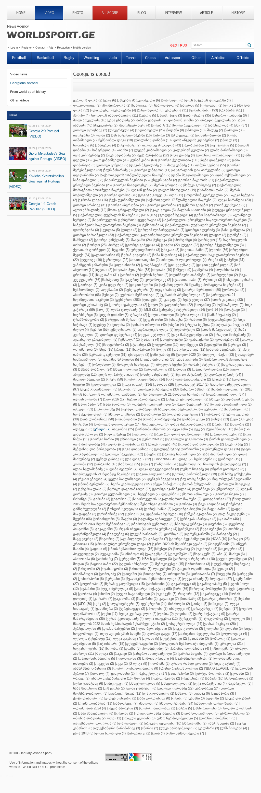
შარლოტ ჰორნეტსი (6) (208, 589)
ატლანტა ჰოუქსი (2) (232, 325)
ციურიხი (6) (217, 524)
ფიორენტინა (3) (86, 230)
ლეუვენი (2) (104, 663)
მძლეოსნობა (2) (116, 345)
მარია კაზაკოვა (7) (198, 494)
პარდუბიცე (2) (138, 733)
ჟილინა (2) (121, 325)
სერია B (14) (135, 514)
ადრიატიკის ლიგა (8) (155, 329)
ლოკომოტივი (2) (86, 105)
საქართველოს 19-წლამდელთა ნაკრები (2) (135, 175)
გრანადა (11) (83, 275)
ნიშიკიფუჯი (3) (116, 683)
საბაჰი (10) (214, 678)
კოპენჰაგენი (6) (154, 265)
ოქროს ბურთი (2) (154, 275)
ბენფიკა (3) (162, 240)
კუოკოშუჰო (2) (180, 554)
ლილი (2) (129, 230)
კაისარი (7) (103, 599)
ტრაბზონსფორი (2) (88, 319)
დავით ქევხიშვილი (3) (215, 265)
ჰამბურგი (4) (106, 145)
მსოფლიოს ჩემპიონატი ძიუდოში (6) (189, 644)
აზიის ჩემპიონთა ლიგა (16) (131, 549)
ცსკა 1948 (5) (83, 733)
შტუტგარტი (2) (106, 125)
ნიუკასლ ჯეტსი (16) (88, 648)
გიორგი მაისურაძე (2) (157, 708)
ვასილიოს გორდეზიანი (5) (216, 703)
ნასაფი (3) (184, 693)
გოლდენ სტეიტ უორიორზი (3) (179, 449)
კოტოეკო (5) (240, 618)
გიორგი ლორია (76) (121, 195)
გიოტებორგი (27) (217, 499)
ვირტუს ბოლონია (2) (212, 673)
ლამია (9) (166, 614)
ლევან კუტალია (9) (154, 335)
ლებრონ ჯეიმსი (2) (183, 120)
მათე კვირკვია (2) (128, 369)
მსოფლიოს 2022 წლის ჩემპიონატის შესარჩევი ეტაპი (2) (119, 624)
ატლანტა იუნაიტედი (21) (159, 519)
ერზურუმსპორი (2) (235, 713)
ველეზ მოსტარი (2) (120, 698)
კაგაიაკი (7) (169, 599)
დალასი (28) (164, 384)
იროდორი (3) (179, 574)
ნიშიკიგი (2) (218, 604)
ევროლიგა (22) (116, 260)
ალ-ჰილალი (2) (134, 539)
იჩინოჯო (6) (134, 554)
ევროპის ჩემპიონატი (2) (139, 295)
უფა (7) (147, 464)
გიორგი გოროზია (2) (164, 205)
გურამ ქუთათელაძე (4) (125, 618)
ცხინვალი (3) (138, 355)
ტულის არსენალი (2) (136, 564)
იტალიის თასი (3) (187, 280)
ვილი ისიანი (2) (127, 265)
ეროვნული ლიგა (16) (222, 449)
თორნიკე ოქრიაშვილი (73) (218, 155)
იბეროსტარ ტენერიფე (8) (152, 524)
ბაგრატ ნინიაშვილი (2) (182, 454)
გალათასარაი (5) (106, 255)
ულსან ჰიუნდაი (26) (220, 624)
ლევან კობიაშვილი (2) (153, 150)
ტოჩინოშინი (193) (204, 110)
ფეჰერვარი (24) (153, 604)
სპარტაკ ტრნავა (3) (191, 524)
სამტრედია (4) (103, 150)
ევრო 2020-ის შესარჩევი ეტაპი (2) (180, 544)
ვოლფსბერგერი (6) (123, 604)
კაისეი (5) (199, 604)
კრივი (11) (123, 349)
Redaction (63, 47)
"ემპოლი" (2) (129, 339)
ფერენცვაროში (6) (200, 534)
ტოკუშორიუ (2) (216, 618)
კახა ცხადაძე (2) (121, 120)
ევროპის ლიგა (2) (87, 100)
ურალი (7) (102, 429)
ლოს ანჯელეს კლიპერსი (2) (196, 140)
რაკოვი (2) (123, 654)
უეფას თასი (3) (156, 319)
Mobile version (82, 47)
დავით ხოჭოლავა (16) (211, 369)
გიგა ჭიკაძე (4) (183, 155)
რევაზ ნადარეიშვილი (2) (231, 404)
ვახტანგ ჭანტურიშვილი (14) (182, 310)
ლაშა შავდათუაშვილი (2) (193, 175)
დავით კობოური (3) (226, 434)
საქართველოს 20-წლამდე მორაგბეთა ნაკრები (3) (200, 285)
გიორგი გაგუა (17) (162, 634)
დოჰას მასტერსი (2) (119, 628)
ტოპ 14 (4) (215, 310)
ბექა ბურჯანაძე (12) (153, 155)
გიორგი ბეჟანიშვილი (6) (190, 539)
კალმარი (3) (209, 728)
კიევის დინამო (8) (113, 315)
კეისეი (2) (225, 569)
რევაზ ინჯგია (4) (132, 529)
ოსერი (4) (176, 325)
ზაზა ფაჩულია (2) (235, 230)
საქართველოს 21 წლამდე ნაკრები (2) (104, 474)
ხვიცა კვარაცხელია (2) (137, 614)
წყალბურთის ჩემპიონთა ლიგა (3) (153, 579)
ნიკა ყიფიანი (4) (212, 504)
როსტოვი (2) (235, 310)
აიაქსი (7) (125, 150)
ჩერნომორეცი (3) (158, 369)
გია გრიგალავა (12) (189, 349)
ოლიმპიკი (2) (204, 489)
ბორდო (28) (97, 245)
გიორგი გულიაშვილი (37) (115, 494)
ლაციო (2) (218, 235)
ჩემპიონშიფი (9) (86, 290)
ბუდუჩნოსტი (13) (219, 429)
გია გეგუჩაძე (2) (182, 265)
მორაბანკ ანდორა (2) (153, 429)
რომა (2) (103, 135)
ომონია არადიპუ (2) (89, 718)
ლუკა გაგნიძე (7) (127, 638)
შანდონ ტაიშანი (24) (176, 703)
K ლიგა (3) (104, 654)
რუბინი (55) (99, 329)
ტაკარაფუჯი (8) (183, 584)
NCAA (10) (219, 539)
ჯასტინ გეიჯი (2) (221, 723)
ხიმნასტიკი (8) (236, 409)
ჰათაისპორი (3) (181, 673)
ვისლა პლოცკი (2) (88, 434)
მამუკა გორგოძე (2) (200, 185)
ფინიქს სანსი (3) (158, 509)
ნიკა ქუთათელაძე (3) (90, 414)
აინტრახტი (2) (129, 145)
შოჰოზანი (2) (147, 599)
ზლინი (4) (142, 678)
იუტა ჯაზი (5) (182, 429)
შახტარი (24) (141, 240)
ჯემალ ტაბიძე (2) (110, 459)
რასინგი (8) (82, 499)
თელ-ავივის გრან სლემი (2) (123, 634)
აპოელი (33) (83, 409)
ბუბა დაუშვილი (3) (216, 160)
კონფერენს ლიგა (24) (184, 624)
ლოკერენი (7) (164, 569)
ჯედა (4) (158, 733)
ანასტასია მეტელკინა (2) (199, 634)
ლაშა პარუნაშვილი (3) (229, 150)
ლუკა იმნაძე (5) (195, 579)
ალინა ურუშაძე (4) (162, 529)
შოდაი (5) (81, 564)
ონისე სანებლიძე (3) (157, 374)
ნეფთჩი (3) (120, 250)
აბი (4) (222, 554)
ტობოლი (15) (229, 459)
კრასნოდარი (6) (129, 419)
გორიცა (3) (188, 504)
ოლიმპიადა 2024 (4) (89, 708)
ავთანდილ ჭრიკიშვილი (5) (95, 339)
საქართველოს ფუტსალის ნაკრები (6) (109, 215)
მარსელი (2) (83, 240)
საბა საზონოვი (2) (87, 688)
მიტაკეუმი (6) (204, 554)
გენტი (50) (115, 379)
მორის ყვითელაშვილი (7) (231, 439)
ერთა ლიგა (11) (193, 315)
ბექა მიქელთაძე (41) (90, 444)
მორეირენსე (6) (107, 409)
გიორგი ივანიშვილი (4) (172, 489)
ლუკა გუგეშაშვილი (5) (99, 389)
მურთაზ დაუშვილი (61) (107, 355)
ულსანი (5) (234, 628)
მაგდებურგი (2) (85, 539)
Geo (173, 45)
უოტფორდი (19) (165, 345)
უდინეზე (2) (237, 235)
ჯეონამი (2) (240, 673)
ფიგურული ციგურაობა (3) (187, 439)
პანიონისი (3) (140, 569)
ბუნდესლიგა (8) (150, 110)
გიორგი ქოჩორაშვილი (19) (195, 474)
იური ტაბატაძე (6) (88, 683)
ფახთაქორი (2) (201, 339)
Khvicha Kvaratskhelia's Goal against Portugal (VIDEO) (36, 181)
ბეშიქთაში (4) (153, 225)
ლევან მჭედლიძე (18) (147, 165)
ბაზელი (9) (182, 270)
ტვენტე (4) (102, 325)
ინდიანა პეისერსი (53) (132, 270)
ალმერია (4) (203, 270)
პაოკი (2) (217, 399)
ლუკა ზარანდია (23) (234, 200)
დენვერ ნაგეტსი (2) (163, 479)
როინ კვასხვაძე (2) (230, 205)
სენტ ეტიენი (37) (196, 300)
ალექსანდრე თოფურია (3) (94, 723)
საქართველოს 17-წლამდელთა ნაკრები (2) (181, 200)
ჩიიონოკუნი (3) (129, 658)
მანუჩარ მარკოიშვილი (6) (139, 100)
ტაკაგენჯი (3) (156, 554)
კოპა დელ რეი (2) (113, 285)
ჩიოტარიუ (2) (184, 549)
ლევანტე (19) (91, 260)
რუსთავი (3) (212, 280)
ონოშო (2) (107, 594)
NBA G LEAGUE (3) (219, 668)
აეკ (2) (199, 429)
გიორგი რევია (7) (229, 494)
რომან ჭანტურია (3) (204, 364)
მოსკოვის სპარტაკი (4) (135, 364)
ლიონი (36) (219, 250)
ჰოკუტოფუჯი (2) (86, 554)
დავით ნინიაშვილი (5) (97, 658)
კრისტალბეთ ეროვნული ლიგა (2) (123, 544)
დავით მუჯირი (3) (144, 285)
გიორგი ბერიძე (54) (225, 374)
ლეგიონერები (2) (222, 319)
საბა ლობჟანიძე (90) (97, 419)
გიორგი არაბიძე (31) (90, 205)
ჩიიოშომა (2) (159, 663)
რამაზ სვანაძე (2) (222, 315)
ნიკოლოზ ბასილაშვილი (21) (114, 115)
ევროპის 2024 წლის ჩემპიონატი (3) (101, 524)
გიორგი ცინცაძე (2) (112, 165)
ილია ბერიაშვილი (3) (154, 628)
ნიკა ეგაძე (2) (237, 444)
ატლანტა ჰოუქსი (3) (189, 509)
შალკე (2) (215, 130)
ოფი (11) (176, 195)
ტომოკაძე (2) (110, 574)
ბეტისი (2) (104, 270)
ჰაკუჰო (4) (81, 115)
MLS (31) (151, 310)
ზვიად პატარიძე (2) (191, 374)
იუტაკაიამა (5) (112, 554)
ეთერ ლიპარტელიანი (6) (118, 374)
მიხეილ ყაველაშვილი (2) (187, 399)
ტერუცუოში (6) (190, 618)
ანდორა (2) (240, 424)
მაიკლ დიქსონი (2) (124, 414)
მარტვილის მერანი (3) (124, 319)
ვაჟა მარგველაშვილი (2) (192, 335)
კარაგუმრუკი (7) (205, 609)
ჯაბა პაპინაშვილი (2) (219, 454)
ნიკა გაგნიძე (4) (227, 663)
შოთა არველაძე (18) (89, 120)
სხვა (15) (106, 349)
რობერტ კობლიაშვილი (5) (154, 404)
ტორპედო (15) (210, 240)
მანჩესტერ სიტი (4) (134, 125)
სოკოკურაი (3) (230, 549)
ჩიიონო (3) (114, 648)
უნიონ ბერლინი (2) (94, 484)
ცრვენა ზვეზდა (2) (200, 325)
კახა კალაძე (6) (190, 359)
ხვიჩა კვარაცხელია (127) (131, 484)
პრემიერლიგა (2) (116, 105)
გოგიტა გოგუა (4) (153, 195)
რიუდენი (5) (226, 574)
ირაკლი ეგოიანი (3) (139, 718)
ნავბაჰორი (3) (223, 693)
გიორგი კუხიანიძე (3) (90, 305)
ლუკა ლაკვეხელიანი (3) (159, 469)
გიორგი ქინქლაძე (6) (112, 240)
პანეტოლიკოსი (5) (145, 683)
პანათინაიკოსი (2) (145, 260)
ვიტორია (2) (121, 499)
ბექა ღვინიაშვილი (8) (127, 200)
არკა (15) (162, 434)
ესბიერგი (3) (131, 439)
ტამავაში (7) (158, 539)
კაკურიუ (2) (134, 280)
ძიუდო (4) (81, 329)
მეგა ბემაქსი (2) (214, 529)
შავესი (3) (129, 519)
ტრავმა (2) (138, 315)
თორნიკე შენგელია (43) (161, 145)
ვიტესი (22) (171, 245)
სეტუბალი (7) (149, 494)
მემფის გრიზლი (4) (158, 658)
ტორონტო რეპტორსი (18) (194, 559)
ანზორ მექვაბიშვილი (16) (112, 678)
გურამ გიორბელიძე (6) (162, 419)
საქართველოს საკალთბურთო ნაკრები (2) (167, 499)
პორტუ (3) (116, 245)
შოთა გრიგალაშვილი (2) (128, 210)
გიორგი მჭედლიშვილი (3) (222, 245)
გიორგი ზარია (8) (104, 439)
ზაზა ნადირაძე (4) (167, 255)
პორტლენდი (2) (225, 275)
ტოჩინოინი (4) (158, 584)
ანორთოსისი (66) (87, 295)
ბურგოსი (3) (115, 579)
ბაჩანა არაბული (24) (95, 369)
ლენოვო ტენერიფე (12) (92, 638)
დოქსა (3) (132, 648)
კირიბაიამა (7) (203, 574)
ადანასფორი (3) (115, 569)
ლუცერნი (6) (171, 494)
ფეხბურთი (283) (128, 300)
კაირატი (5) (88, 285)
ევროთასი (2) (211, 105)
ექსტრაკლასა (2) (92, 489)
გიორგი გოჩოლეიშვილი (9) (135, 668)
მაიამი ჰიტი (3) (170, 115)
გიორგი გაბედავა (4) (143, 245)
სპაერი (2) (153, 454)
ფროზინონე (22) (111, 514)
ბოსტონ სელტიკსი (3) (125, 509)
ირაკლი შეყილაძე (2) (218, 120)
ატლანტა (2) (141, 345)
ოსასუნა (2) (178, 319)
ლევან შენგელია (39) (158, 359)
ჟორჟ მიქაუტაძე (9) (209, 614)
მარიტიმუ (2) (226, 534)
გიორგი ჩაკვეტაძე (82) (124, 454)
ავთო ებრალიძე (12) (89, 210)
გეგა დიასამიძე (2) (138, 449)
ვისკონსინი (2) (123, 673)
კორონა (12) (83, 464)
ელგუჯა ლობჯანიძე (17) (127, 444)
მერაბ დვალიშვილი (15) (125, 584)
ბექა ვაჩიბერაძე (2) (89, 155)
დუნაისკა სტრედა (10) (165, 514)
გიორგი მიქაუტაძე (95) (153, 589)
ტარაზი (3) (101, 499)
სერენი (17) (229, 609)
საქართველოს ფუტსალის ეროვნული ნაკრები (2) (206, 225)
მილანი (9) (175, 130)
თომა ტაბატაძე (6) (141, 688)
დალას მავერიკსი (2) (224, 349)
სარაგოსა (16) (106, 464)
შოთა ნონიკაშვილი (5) (200, 713)
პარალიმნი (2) (194, 723)
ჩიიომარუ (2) (190, 599)
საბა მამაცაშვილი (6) (96, 713)
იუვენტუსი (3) (84, 135)
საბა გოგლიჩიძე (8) (154, 698)
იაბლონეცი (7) (125, 703)
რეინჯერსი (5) (216, 345)
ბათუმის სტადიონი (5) (121, 359)
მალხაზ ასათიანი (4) (194, 210)
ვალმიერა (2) (107, 609)
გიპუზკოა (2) (189, 529)
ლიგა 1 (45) (233, 105)
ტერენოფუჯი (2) (132, 609)
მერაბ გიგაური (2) (136, 255)
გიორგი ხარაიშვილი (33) (93, 235)
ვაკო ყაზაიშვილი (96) (110, 160)
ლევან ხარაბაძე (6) (146, 534)
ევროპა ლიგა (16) (93, 200)
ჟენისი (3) (179, 698)
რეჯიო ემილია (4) (93, 479)
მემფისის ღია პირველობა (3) (97, 449)
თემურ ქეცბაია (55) (210, 165)
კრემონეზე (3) (193, 678)
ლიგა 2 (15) (222, 379)
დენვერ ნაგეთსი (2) (142, 644)
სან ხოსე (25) (129, 464)
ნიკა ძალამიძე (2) (121, 155)
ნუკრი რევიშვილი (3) (190, 125)
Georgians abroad (24, 83)
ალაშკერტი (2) (154, 414)
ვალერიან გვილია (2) (191, 150)
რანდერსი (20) (166, 464)
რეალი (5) (148, 115)
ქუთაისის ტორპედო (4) (91, 250)
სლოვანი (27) (221, 579)
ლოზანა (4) (88, 594)
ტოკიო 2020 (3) (189, 355)
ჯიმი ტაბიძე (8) (163, 355)
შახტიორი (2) (89, 569)
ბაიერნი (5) (190, 105)
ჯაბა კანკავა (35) (197, 115)
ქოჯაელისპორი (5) (88, 698)
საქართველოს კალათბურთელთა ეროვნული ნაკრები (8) (162, 235)
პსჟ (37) (241, 125)
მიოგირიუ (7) (205, 305)
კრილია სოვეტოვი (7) (185, 414)
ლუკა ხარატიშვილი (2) (178, 728)
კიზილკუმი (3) (222, 648)
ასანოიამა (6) (84, 559)
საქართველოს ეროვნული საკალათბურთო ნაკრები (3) (207, 220)
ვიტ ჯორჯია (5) (222, 145)
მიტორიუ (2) (109, 539)
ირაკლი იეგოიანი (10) (163, 723)
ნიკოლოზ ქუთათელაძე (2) (224, 464)
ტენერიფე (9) (190, 464)
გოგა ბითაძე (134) (137, 384)
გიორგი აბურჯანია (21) (127, 205)
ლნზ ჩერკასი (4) (234, 728)
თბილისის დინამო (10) (153, 140)
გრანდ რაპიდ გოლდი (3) (192, 663)
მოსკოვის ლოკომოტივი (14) (117, 424)
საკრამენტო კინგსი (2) (194, 658)
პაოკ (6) (103, 310)
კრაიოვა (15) (83, 544)
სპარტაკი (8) (142, 105)
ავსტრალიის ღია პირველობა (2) (198, 170)
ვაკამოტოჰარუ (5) (212, 584)
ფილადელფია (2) (106, 384)
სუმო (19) (242, 429)
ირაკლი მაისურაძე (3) (233, 335)
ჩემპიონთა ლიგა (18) (115, 140)
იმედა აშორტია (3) (123, 708)
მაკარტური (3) (239, 683)
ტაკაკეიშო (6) (106, 529)
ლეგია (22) (190, 245)
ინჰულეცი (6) (179, 609)
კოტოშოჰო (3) (92, 584)
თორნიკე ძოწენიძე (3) (217, 718)
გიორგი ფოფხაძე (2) (90, 130)
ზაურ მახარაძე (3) (118, 170)
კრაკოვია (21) (231, 644)
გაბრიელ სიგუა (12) (125, 693)
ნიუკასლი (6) (83, 145)
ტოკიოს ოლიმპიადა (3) (196, 569)
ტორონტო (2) (233, 290)
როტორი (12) (188, 594)
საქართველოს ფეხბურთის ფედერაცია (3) (127, 220)
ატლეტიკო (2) (183, 135)
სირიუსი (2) (124, 713)
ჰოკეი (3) (163, 349)
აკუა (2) (122, 663)
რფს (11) (114, 718)
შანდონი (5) (148, 703)
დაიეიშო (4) (132, 574)
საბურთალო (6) (166, 105)
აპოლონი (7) (157, 609)
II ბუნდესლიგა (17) (151, 673)
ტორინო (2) (130, 275)
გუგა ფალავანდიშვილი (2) (189, 379)
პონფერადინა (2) (239, 678)
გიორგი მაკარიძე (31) (196, 180)
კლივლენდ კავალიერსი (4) (113, 110)
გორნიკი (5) (173, 534)
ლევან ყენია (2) (144, 190)
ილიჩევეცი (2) (191, 345)
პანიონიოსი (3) (198, 564)
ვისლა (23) (220, 419)
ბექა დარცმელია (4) (210, 683)
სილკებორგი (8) (155, 424)
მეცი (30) (237, 419)
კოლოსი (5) (214, 628)
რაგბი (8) (215, 260)
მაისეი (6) (237, 554)
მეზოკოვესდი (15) (169, 564)
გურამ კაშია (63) (143, 160)
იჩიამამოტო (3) (85, 574)
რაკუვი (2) (81, 678)
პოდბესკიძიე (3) (155, 648)
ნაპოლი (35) (234, 130)
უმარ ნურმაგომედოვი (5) (177, 718)
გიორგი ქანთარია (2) (220, 599)
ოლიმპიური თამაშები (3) (190, 275)
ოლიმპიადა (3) (85, 349)
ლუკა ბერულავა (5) (117, 589)
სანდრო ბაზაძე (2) (195, 389)
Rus (183, 45)
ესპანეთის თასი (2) (213, 190)
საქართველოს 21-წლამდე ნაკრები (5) (174, 394)
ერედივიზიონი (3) (145, 250)
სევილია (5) (110, 230)
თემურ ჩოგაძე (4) (195, 469)
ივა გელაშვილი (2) (158, 693)
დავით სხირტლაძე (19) (177, 190)
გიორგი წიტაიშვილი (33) (158, 389)
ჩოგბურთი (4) (144, 349)
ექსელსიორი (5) (123, 329)
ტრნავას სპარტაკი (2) (198, 519)
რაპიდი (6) (198, 319)
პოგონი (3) (127, 389)
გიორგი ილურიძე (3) (203, 230)
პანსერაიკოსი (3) (207, 708)
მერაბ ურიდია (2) (168, 185)
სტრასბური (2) (205, 459)
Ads (51, 47)
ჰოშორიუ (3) (220, 638)
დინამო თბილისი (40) (149, 325)
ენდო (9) (156, 305)
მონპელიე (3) (113, 280)
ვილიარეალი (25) (150, 130)
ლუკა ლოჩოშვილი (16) (190, 434)
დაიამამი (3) (199, 638)
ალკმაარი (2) (112, 290)
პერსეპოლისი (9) (87, 628)
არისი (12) (221, 424)
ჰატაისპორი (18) (111, 644)
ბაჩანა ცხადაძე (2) (151, 120)
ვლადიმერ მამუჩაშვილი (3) (157, 713)
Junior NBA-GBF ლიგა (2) (172, 459)
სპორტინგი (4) (185, 240)
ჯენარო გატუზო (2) (198, 205)
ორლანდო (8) (104, 364)
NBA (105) (149, 215)
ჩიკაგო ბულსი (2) (166, 678)
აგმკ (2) (100, 604)
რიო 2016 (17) (114, 399)
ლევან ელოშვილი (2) (234, 559)
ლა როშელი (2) (130, 723)
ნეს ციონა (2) (114, 688)
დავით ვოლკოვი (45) (154, 474)
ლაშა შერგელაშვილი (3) (190, 424)
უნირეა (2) (150, 728)
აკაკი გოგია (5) (163, 210)
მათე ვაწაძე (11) (180, 165)
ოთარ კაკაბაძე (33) (227, 300)
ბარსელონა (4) (221, 125)
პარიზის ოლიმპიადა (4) (189, 648)
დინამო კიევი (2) (196, 419)
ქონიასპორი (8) (91, 579)
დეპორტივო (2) (187, 329)
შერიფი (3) (237, 345)
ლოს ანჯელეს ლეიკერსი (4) (208, 100)
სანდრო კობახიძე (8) (230, 115)
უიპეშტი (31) (234, 260)
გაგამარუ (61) (231, 110)
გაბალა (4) (150, 339)
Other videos (19, 100)
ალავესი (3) (82, 429)
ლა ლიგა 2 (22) (138, 459)
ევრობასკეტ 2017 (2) (192, 384)
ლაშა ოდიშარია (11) (95, 703)
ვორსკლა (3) (215, 414)
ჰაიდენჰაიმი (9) (221, 544)
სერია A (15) (161, 125)
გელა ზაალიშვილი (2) (127, 479)
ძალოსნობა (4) (227, 270)
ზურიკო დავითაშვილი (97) (129, 489)
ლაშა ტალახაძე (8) (126, 310)
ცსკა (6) (110, 100)
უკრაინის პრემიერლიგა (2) (183, 295)
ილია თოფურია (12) (161, 618)
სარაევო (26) (239, 539)
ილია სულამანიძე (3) (90, 469)
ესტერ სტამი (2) (164, 180)
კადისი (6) (98, 549)
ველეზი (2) (215, 698)
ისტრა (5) (184, 708)
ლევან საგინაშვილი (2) (135, 594)
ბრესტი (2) (163, 549)
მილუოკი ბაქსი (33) (218, 355)
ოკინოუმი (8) (207, 549)
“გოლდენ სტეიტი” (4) (176, 215)
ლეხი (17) (110, 614)
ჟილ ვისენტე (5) (118, 434)
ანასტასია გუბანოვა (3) (92, 668)
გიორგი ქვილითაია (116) (179, 160)
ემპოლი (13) (195, 130)
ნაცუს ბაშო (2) (218, 509)
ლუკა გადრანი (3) (188, 628)
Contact (40, 47)
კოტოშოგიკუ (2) (158, 280)
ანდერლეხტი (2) (174, 339)
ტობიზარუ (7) (107, 559)
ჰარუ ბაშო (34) (90, 404)
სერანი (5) (151, 638)
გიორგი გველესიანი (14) (145, 379)
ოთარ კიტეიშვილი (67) (225, 394)
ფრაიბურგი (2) (227, 339)
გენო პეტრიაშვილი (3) (213, 215)
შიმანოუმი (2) (179, 604)
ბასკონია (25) (123, 429)
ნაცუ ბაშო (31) (107, 275)
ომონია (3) (182, 369)
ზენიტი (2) (110, 295)
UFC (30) (85, 604)
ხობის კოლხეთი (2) (227, 389)
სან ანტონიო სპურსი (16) (132, 135)
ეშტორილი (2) (227, 489)
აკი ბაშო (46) (228, 519)
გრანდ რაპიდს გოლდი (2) (181, 668)
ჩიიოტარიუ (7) (154, 574)
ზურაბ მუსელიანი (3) (199, 484)
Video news (19, 74)
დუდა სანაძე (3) (168, 290)
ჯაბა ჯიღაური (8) (117, 404)
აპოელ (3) (229, 140)
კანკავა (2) (172, 300)
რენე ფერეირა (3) (139, 290)
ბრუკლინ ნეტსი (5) (171, 364)
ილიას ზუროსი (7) (87, 399)
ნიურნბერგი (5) (85, 315)
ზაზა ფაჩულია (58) (88, 180)
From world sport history (28, 92)
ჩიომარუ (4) (99, 673)
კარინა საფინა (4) (192, 654)
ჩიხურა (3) (161, 135)
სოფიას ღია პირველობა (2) (201, 444)
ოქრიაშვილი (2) (230, 305)
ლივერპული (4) (121, 130)
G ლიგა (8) (138, 663)
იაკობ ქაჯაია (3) (196, 145)
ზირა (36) (181, 589)
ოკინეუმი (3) (166, 594)
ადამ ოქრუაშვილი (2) (233, 175)
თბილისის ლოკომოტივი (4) (183, 260)
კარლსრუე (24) (207, 688)
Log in (14, 47)
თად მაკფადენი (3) (234, 514)
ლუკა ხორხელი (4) (110, 733)
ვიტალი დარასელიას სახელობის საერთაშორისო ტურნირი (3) (172, 409)
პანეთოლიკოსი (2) (177, 683)
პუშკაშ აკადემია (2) (201, 514)
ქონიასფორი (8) (107, 519)
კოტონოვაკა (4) (234, 634)
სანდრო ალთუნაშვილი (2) (155, 654)
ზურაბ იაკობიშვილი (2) (146, 399)
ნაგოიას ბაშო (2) (194, 250)
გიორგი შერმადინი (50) (202, 290)
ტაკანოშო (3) (124, 599)
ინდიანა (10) (162, 270)
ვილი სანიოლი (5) (164, 315)
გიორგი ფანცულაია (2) (128, 305)
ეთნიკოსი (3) (143, 434)
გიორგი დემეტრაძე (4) (118, 335)
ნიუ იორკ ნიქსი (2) (196, 479)
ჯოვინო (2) (183, 614)
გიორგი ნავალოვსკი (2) (132, 185)
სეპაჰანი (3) (90, 589)
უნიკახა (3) (170, 250)
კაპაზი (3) (197, 698)
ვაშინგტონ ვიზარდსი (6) (93, 265)
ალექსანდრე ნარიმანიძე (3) (117, 728)
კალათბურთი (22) (178, 305)
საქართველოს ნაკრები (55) (127, 180)
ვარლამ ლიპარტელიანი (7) (161, 230)
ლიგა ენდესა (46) (163, 444)
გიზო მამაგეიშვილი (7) (185, 733)
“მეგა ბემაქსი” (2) (167, 484)
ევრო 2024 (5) (153, 439)
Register (26, 47)
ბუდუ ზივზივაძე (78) (193, 404)
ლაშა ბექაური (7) (123, 469)
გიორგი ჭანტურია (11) (152, 170)
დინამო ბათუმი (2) (211, 135)
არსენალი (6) (172, 100)
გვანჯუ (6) (202, 693)
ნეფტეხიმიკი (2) (174, 638)
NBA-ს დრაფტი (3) (157, 559)
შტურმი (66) (82, 519)
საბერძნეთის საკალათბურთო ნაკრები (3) (107, 225)
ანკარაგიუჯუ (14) (214, 594)
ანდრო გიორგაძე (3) (227, 469)
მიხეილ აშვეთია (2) (89, 379)
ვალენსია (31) (176, 110)
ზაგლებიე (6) (118, 534)
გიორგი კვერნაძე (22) (175, 688)
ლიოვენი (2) (152, 300)
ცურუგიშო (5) (130, 559)
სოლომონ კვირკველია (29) (207, 195)
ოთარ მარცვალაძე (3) (219, 329)
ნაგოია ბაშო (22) (104, 564)
